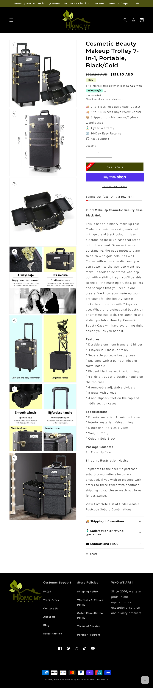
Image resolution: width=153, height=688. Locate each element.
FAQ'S (47, 591)
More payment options (114, 186)
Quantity (91, 145)
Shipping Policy (87, 591)
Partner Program (88, 634)
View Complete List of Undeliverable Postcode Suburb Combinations (112, 506)
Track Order (51, 600)
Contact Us (50, 608)
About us (49, 616)
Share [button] (94, 553)
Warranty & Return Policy (90, 602)
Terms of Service (88, 626)
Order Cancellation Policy (90, 615)
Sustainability (52, 633)
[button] (11, 20)
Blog (46, 625)
